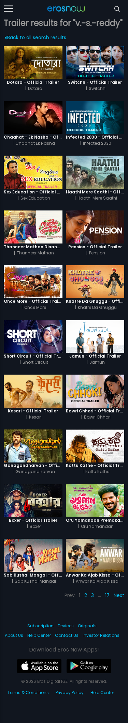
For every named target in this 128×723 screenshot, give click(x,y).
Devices (66, 626)
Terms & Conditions (28, 692)
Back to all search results (36, 37)
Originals (87, 626)
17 (107, 595)
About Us (14, 635)
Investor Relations (101, 635)
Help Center (39, 635)
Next (119, 595)
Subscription (40, 626)
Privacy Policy (70, 692)
